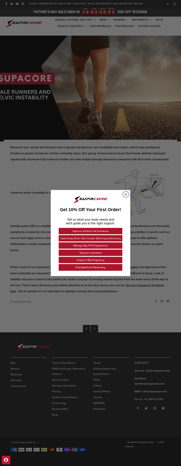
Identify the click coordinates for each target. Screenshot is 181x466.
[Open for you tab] (6, 460)
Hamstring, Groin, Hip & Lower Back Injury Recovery (90, 238)
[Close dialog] (126, 194)
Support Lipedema (91, 252)
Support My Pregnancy (90, 260)
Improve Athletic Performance (91, 231)
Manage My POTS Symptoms (90, 245)
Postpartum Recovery (90, 267)
